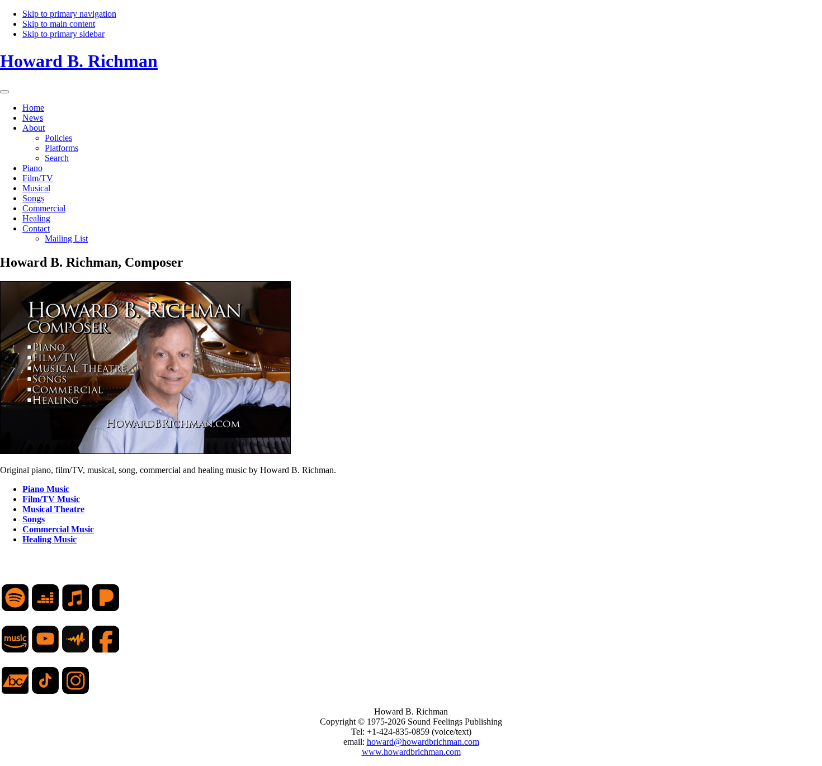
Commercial (43, 208)
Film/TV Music (51, 499)
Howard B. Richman (79, 61)
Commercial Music (58, 529)
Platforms (61, 148)
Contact (36, 228)
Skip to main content (58, 24)
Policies (58, 138)
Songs (33, 198)
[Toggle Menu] (4, 91)
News (32, 117)
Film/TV (37, 178)
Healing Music (49, 539)
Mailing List (66, 238)
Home (33, 107)
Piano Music (45, 489)
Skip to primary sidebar (63, 34)
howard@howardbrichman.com (423, 741)
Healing (36, 218)
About (33, 128)
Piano (32, 168)
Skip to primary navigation (69, 13)
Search (57, 158)
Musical (36, 188)
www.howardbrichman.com (411, 751)
